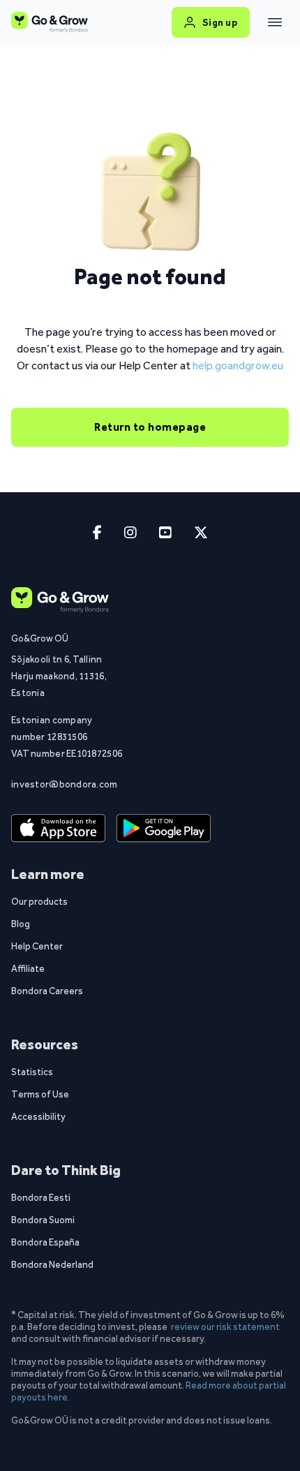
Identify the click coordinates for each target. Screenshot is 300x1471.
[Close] (275, 22)
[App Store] (58, 828)
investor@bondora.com (64, 784)
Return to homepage (150, 427)
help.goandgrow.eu (238, 365)
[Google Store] (164, 828)
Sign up (220, 22)
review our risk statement (225, 1326)
